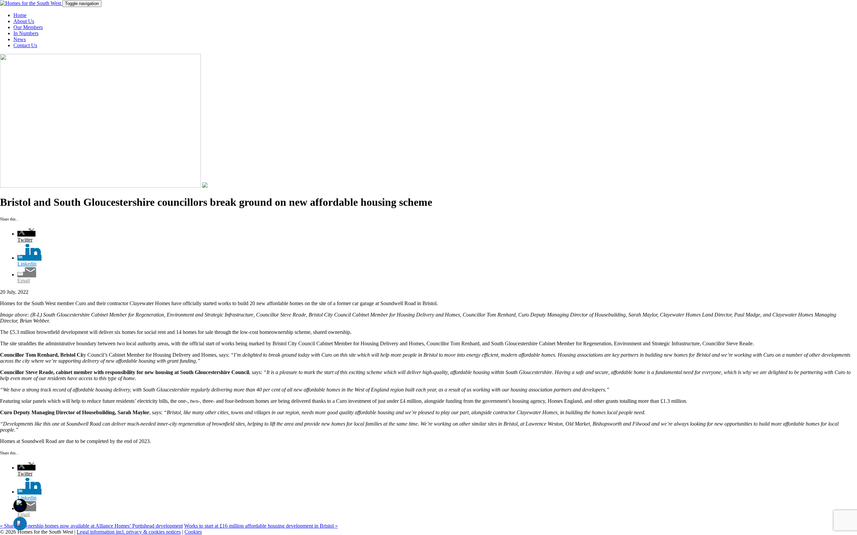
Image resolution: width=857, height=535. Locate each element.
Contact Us (25, 45)
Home (19, 15)
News (19, 39)
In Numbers (25, 33)
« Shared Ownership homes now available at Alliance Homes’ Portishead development (91, 526)
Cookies (193, 532)
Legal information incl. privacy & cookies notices (129, 532)
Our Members (28, 27)
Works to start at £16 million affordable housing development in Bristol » (261, 526)
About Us (23, 21)
